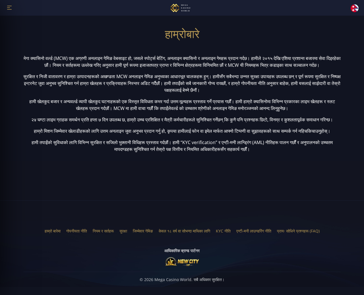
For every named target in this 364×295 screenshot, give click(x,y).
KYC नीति (223, 231)
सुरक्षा (123, 231)
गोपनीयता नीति (76, 231)
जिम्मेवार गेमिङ (143, 231)
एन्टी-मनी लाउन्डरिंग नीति (253, 231)
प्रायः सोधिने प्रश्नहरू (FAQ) (298, 231)
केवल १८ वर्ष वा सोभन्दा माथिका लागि (184, 231)
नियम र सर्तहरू (103, 231)
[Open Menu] (9, 7)
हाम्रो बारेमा (53, 231)
